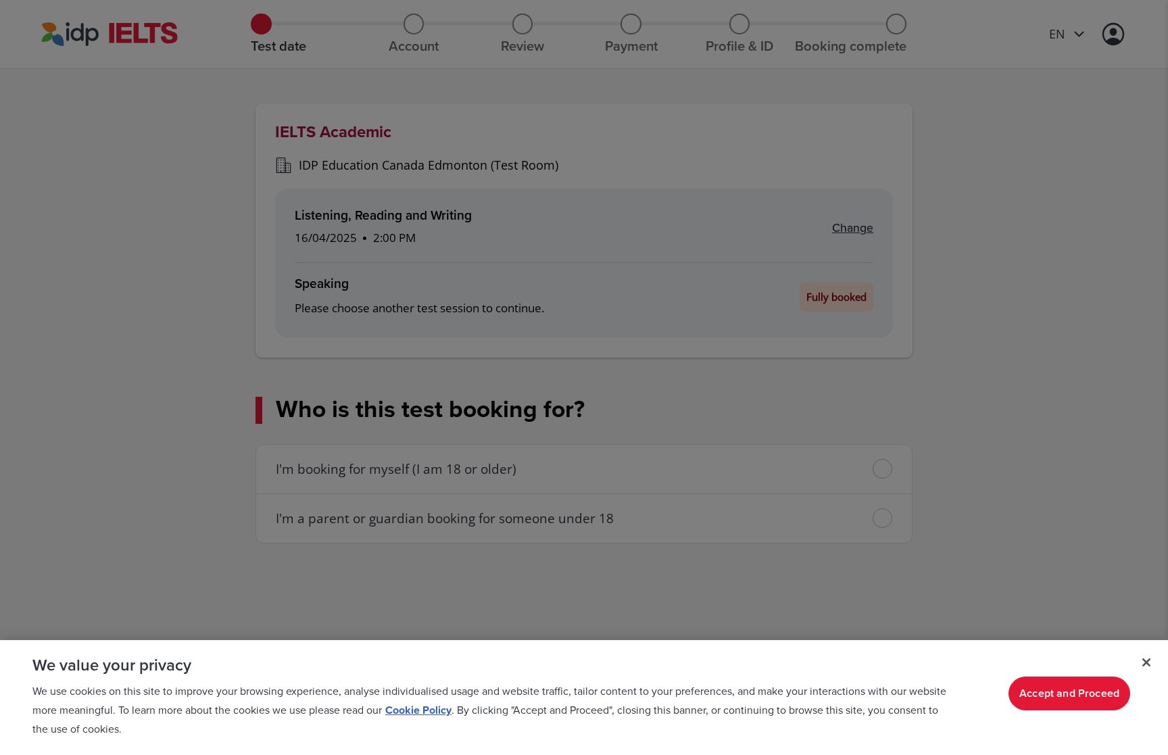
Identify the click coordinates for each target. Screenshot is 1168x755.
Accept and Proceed (1069, 693)
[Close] (1146, 662)
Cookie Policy (418, 710)
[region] (584, 697)
